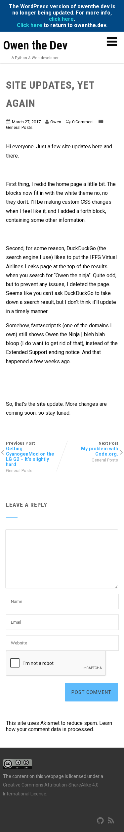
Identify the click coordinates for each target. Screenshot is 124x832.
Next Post (99, 449)
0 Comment (83, 121)
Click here (29, 25)
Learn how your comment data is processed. (59, 726)
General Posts (19, 127)
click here (61, 19)
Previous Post (30, 454)
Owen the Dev (35, 45)
